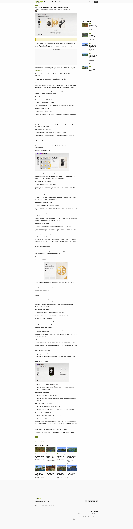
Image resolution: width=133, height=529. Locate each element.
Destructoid (96, 515)
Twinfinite (79, 513)
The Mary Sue (95, 516)
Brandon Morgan (70, 460)
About (36, 505)
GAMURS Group (96, 522)
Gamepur (87, 513)
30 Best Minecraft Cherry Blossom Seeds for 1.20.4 (61, 474)
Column (60, 1)
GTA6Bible (73, 519)
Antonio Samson (59, 477)
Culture (56, 1)
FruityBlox (87, 518)
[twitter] (91, 501)
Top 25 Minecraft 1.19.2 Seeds (71, 474)
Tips (53, 1)
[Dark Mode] (92, 2)
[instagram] (89, 501)
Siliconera (79, 515)
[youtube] (97, 501)
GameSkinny (79, 516)
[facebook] (94, 501)
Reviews (49, 1)
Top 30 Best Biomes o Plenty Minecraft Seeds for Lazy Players (72, 457)
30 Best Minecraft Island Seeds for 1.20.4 (61, 456)
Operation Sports (86, 516)
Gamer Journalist (72, 516)
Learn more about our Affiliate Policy (40, 441)
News (45, 1)
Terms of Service (45, 505)
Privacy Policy (51, 505)
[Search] (90, 2)
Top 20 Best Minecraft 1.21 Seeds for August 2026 (50, 457)
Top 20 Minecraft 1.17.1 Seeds (50, 474)
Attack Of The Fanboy (94, 513)
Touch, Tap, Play (72, 518)
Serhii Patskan (37, 459)
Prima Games (73, 515)
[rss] (86, 501)
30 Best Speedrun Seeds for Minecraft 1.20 (39, 456)
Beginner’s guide (51, 434)
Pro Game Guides (72, 513)
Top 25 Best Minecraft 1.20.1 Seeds (39, 474)
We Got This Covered (85, 515)
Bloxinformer (95, 518)
